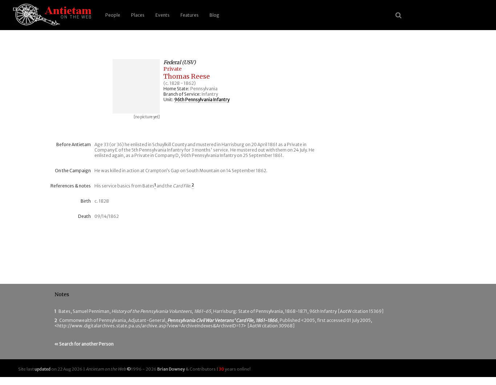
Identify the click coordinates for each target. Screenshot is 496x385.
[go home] (51, 15)
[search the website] (398, 15)
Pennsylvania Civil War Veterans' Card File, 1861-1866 (222, 320)
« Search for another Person (84, 344)
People (112, 15)
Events (162, 15)
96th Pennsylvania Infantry (201, 99)
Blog (214, 15)
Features (189, 15)
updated (42, 369)
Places (138, 15)
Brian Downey (171, 369)
